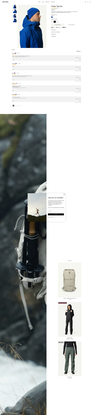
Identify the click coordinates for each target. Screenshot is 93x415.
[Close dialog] (64, 194)
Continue (56, 214)
